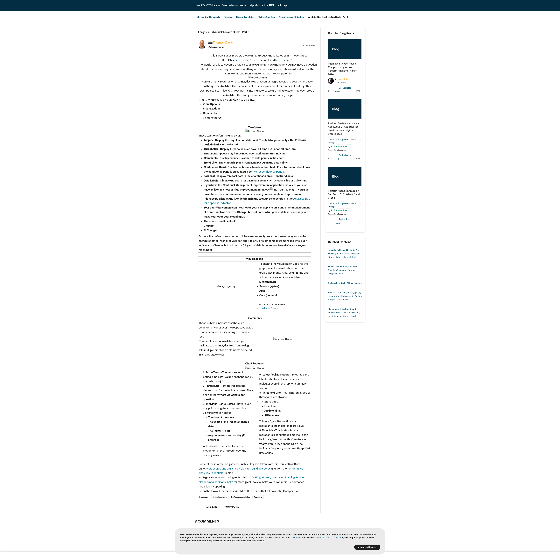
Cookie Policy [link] (295, 537)
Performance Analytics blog (291, 17)
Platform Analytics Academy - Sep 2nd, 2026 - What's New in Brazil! (344, 194)
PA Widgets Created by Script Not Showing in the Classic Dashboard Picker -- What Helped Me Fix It (344, 253)
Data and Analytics (245, 17)
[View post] (345, 49)
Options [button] (315, 42)
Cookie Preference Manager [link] (328, 537)
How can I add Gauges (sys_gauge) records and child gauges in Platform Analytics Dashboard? (345, 296)
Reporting (258, 497)
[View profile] (331, 80)
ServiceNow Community (208, 17)
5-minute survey (233, 5)
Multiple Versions (220, 497)
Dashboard (204, 497)
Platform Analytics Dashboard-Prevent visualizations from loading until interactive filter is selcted (344, 312)
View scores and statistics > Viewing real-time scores (238, 468)
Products (228, 17)
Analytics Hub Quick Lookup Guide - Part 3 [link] (328, 17)
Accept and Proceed (367, 547)
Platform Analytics (266, 17)
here (237, 60)
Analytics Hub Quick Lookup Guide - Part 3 (223, 32)
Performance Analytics (240, 497)
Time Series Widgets (268, 308)
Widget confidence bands (268, 171)
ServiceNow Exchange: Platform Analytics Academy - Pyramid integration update (343, 270)
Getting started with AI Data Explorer (345, 283)
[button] (201, 507)
